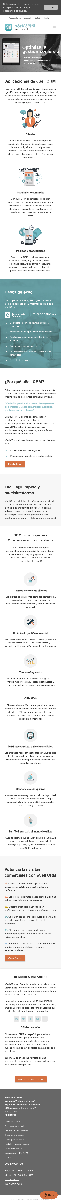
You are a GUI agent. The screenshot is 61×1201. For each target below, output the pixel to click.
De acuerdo (51, 7)
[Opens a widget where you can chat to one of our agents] (49, 1195)
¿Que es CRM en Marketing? (20, 1101)
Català (37, 18)
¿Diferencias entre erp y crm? (20, 1108)
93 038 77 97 (12, 1179)
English (47, 18)
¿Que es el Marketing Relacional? (22, 1104)
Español (27, 18)
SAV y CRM (11, 1111)
